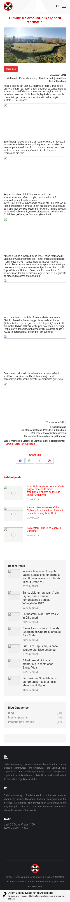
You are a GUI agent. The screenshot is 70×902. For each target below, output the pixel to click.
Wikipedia (30, 444)
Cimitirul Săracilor (15, 444)
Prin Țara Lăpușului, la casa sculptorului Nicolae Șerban (40, 647)
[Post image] (13, 493)
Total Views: (12, 828)
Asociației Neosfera (54, 877)
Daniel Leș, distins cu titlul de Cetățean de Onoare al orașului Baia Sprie (41, 632)
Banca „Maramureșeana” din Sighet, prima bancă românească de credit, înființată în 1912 (45, 510)
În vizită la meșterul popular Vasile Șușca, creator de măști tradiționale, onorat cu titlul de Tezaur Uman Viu (46, 490)
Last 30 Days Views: (17, 824)
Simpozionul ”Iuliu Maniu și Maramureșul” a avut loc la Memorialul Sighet (39, 682)
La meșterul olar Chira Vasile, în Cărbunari (44, 529)
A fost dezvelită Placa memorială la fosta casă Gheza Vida (37, 664)
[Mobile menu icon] (64, 6)
